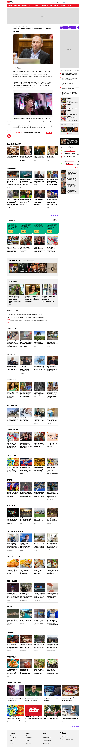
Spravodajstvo (45, 735)
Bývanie (10, 632)
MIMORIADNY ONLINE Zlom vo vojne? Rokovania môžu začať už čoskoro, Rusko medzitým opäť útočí (30, 323)
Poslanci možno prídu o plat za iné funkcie (12, 157)
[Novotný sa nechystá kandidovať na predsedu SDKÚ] (39, 150)
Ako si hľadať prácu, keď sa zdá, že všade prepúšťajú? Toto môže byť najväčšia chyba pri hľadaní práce (39, 546)
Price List (27, 742)
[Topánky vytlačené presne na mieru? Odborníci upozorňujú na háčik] (26, 412)
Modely (21, 523)
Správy (10, 304)
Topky (19, 26)
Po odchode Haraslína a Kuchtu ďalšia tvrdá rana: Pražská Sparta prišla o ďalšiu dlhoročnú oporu (26, 494)
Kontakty (45, 733)
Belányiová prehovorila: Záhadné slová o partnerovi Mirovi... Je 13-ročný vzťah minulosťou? (32, 298)
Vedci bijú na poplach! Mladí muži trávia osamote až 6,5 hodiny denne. (39, 420)
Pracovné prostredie (10, 550)
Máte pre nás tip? (46, 743)
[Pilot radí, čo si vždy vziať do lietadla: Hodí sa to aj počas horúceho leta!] (13, 412)
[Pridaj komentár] (9, 123)
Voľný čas (69, 5)
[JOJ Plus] (61, 163)
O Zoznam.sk (12, 733)
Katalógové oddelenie (47, 740)
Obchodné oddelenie (46, 738)
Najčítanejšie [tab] (65, 70)
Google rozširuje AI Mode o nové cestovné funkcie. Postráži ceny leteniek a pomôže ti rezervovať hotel (39, 596)
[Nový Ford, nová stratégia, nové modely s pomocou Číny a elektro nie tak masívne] (26, 512)
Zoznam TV (13, 281)
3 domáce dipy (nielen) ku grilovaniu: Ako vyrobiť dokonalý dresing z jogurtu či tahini (52, 571)
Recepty (8, 676)
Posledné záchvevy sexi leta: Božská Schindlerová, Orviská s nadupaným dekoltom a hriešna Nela (52, 394)
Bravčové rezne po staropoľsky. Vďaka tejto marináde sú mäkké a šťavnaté (12, 571)
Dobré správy (12, 430)
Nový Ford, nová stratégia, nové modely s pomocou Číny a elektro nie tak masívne (26, 520)
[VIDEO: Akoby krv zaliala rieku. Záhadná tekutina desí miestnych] (26, 613)
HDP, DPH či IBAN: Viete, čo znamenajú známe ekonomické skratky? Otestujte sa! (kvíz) (12, 469)
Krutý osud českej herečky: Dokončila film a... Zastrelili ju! (39, 393)
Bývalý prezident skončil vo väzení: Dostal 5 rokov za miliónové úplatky (12, 368)
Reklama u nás (28, 735)
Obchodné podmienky (30, 738)
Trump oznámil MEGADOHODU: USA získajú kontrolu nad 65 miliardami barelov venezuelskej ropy (25, 369)
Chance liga (22, 497)
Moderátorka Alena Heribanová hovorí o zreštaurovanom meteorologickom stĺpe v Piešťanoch (15, 299)
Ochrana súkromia (13, 737)
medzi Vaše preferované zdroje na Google (28, 132)
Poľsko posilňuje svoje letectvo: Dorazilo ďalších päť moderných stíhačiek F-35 (25, 314)
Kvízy (51, 5)
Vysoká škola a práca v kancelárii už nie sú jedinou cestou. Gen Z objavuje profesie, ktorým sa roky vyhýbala (13, 546)
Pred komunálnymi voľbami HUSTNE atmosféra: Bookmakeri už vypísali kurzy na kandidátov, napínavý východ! (12, 343)
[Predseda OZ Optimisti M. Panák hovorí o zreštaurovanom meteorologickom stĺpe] (49, 289)
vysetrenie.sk (49, 423)
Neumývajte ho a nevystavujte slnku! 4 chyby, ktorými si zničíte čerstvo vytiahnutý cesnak (52, 671)
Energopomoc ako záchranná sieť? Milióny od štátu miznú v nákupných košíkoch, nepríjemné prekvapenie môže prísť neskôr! (52, 470)
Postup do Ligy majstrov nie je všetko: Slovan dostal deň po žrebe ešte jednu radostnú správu (39, 494)
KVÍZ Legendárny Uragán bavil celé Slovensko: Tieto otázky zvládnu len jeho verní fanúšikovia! (25, 394)
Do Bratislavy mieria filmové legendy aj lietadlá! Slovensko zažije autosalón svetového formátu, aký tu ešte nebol (13, 248)
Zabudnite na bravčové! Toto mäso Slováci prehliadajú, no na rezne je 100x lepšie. (25, 571)
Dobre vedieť (9, 252)
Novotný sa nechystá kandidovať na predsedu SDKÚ (39, 158)
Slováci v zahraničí (50, 499)
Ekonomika (45, 5)
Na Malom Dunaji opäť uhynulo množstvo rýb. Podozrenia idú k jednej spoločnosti (12, 621)
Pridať (49, 132)
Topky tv (56, 5)
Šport (30, 5)
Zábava (67, 139)
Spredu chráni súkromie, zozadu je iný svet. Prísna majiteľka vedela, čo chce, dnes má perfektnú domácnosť (39, 647)
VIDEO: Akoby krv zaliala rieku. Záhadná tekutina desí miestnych (25, 620)
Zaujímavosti (37, 5)
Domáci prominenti (10, 399)
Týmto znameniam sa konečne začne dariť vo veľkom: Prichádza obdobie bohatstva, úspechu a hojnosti (72, 142)
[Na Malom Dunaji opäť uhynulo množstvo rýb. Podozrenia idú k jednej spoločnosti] (13, 613)
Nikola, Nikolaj (53, 2)
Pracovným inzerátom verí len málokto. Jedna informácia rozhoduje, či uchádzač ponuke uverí (52, 545)
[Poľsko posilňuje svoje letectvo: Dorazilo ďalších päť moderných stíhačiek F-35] (39, 360)
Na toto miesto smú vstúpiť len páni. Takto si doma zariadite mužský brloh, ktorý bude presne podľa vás (12, 647)
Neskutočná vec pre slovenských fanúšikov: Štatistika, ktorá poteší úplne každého (25, 248)
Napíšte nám (12, 742)
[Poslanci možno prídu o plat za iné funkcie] (13, 150)
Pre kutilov (11, 657)
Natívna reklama (29, 743)
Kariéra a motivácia (15, 531)
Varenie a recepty (14, 557)
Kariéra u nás (12, 740)
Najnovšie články (12, 310)
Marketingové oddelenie (47, 742)
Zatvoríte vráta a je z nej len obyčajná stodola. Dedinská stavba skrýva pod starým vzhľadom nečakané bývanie (52, 647)
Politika (25, 26)
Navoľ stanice (62, 167)
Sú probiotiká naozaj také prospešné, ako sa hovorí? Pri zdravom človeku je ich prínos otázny (52, 595)
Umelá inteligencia (37, 600)
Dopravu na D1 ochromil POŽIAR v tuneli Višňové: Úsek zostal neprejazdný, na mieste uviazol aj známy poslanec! (26, 343)
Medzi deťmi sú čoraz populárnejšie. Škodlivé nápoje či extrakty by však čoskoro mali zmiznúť (39, 621)
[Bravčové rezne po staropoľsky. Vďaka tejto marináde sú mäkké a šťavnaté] (13, 563)
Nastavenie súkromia (13, 738)
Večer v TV (71, 147)
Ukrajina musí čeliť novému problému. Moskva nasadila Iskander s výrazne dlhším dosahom (26, 596)
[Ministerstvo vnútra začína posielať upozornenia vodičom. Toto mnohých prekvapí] (39, 512)
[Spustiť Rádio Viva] (69, 26)
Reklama (28, 733)
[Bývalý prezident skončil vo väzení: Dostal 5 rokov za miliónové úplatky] (13, 360)
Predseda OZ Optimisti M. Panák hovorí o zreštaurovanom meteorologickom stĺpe (48, 298)
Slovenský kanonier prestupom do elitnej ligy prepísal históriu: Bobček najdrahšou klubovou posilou (52, 495)
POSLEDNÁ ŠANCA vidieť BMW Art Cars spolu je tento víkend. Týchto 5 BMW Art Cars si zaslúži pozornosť (12, 520)
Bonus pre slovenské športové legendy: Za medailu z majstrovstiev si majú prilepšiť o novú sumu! (25, 470)
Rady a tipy (48, 574)
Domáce (10, 5)
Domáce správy (13, 329)
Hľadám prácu (49, 549)
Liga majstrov (36, 497)
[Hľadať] (77, 5)
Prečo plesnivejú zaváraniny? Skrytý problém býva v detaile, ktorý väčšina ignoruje (25, 671)
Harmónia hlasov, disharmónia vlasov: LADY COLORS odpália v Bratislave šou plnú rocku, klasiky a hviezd (39, 248)
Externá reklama (29, 737)
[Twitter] (65, 733)
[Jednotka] (61, 157)
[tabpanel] (69, 84)
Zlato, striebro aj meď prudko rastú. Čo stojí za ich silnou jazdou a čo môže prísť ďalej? (39, 469)
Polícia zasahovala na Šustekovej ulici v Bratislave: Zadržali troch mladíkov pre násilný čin (52, 343)
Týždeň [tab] (76, 70)
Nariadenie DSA (12, 743)
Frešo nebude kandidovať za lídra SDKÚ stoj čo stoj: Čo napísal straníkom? (26, 158)
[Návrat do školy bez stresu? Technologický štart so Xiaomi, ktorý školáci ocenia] (52, 436)
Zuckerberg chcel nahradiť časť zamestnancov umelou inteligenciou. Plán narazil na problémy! (25, 546)
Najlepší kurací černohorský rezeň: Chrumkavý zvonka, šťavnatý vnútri (38, 571)
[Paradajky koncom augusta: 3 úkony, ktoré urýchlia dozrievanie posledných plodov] (39, 663)
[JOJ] (61, 153)
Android (8, 600)
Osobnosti (35, 396)
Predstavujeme (49, 523)
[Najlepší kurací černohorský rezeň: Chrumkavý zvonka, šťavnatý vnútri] (39, 563)
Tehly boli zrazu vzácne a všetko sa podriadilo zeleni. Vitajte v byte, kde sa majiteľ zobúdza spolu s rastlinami (26, 647)
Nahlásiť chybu (16, 137)
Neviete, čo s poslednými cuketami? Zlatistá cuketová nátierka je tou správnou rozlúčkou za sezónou (12, 672)
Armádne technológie (23, 600)
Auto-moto (11, 505)
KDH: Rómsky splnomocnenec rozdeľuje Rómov (52, 158)
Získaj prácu (35, 550)
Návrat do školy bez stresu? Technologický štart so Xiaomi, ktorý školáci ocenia (52, 444)
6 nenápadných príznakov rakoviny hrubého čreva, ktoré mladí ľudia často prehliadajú (52, 420)
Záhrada (35, 674)
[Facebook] (60, 733)
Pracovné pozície (11, 220)
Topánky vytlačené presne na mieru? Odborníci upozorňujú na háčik (26, 419)
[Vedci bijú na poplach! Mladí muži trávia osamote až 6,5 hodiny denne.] (39, 412)
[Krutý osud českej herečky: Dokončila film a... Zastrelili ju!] (39, 386)
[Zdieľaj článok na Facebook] (9, 127)
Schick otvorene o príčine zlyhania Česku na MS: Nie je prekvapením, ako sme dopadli (12, 494)
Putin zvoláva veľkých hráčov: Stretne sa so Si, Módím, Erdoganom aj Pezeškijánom (26, 317)
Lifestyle (62, 5)
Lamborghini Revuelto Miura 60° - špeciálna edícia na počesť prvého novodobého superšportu (52, 520)
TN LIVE (10, 607)
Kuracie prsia (36, 574)
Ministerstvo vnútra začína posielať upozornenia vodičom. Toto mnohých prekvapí (39, 520)
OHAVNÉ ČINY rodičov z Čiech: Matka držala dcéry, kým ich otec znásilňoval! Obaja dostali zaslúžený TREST (71, 191)
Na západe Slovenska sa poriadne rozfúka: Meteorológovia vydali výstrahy (39, 343)
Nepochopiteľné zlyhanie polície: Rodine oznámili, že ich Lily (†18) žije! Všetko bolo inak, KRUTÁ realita (71, 185)
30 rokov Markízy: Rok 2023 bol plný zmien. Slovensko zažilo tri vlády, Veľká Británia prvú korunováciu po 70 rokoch (52, 621)
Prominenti (24, 5)
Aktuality (21, 550)
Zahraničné (17, 5)
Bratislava (48, 346)
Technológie (12, 581)
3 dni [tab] (71, 70)
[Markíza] (61, 150)
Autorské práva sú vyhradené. (65, 736)
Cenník (27, 740)
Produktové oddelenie (47, 737)
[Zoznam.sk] (63, 739)
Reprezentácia (9, 497)
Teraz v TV (63, 147)
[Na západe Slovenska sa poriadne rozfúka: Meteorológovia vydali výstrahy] (39, 335)
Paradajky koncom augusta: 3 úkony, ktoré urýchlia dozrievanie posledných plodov (39, 671)
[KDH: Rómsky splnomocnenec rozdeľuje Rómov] (52, 150)
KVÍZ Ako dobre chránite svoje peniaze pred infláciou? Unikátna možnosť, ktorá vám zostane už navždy (52, 248)
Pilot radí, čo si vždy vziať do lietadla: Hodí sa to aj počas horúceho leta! (13, 419)
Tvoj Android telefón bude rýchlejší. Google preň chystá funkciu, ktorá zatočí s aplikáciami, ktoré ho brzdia (13, 596)
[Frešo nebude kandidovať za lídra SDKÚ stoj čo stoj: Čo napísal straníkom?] (26, 150)
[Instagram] (63, 733)
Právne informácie (13, 735)
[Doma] (61, 160)
